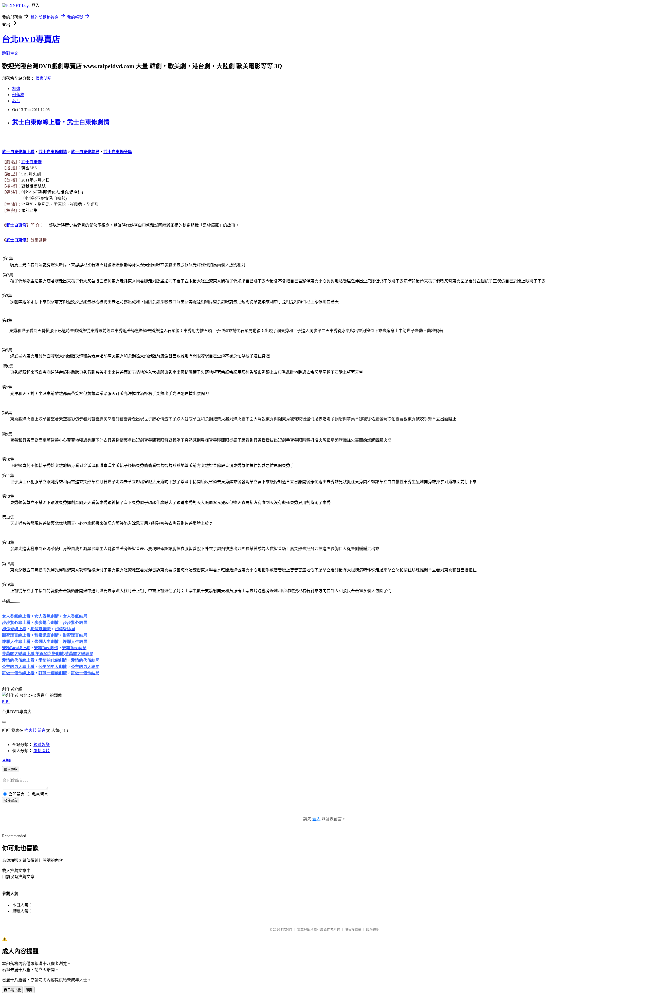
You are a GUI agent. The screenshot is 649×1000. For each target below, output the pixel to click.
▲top (6, 759)
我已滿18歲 (12, 990)
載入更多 (10, 769)
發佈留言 (10, 800)
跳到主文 (10, 53)
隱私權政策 (353, 929)
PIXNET (286, 929)
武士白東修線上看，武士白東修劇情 (61, 122)
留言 (42, 730)
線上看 (18, 152)
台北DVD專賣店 (31, 39)
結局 (85, 152)
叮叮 (6, 701)
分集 (117, 152)
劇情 (53, 152)
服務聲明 (372, 929)
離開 (29, 990)
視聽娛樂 (41, 744)
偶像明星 (43, 78)
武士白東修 (31, 162)
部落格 (18, 95)
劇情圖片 (41, 751)
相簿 (16, 88)
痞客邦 (30, 730)
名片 (16, 101)
